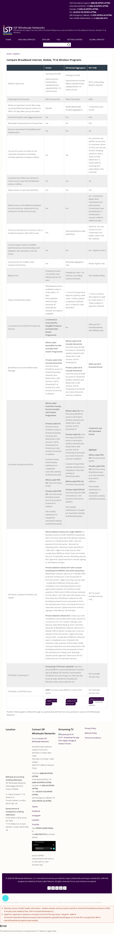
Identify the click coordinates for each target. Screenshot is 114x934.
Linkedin (35, 820)
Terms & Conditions (93, 738)
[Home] (7, 30)
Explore (46, 39)
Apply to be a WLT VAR (96, 700)
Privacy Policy (90, 728)
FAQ (58, 39)
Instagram (36, 815)
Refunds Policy (91, 733)
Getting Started (74, 39)
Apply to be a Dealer (51, 702)
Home (8, 39)
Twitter (35, 806)
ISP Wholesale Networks (29, 28)
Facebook (36, 811)
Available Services (26, 39)
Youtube (35, 824)
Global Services (96, 39)
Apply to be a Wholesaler (71, 702)
